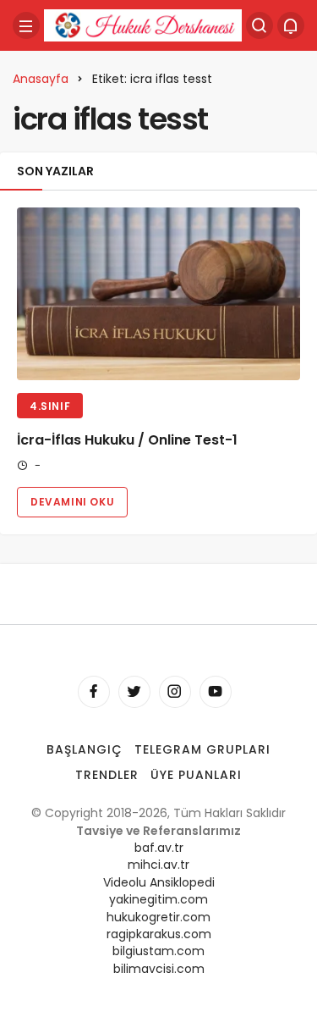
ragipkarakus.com (159, 934)
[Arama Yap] (259, 25)
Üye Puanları (196, 774)
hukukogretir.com (158, 917)
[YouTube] (215, 692)
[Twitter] (134, 692)
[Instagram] (175, 692)
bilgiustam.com (158, 950)
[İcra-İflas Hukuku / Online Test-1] (158, 293)
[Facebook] (94, 692)
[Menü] (26, 25)
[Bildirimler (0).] (290, 25)
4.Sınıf (50, 406)
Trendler (107, 774)
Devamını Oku (72, 502)
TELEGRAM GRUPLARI (202, 749)
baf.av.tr (158, 847)
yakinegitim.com (158, 899)
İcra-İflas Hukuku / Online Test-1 (127, 440)
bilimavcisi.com (159, 968)
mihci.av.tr (158, 864)
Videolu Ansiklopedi (159, 882)
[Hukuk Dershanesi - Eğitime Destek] (143, 24)
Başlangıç (84, 749)
